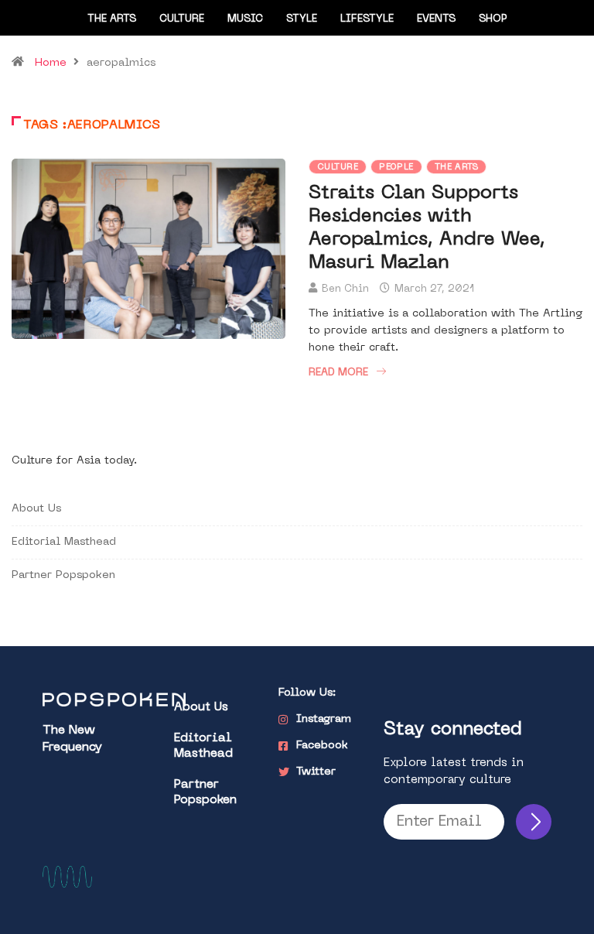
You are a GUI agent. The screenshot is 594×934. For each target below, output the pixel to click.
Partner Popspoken (63, 575)
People (396, 167)
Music (245, 19)
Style (301, 19)
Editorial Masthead (64, 542)
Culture (181, 19)
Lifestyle (367, 19)
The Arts (111, 19)
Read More (338, 373)
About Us (36, 509)
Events (436, 19)
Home (51, 63)
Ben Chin (345, 289)
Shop (493, 19)
